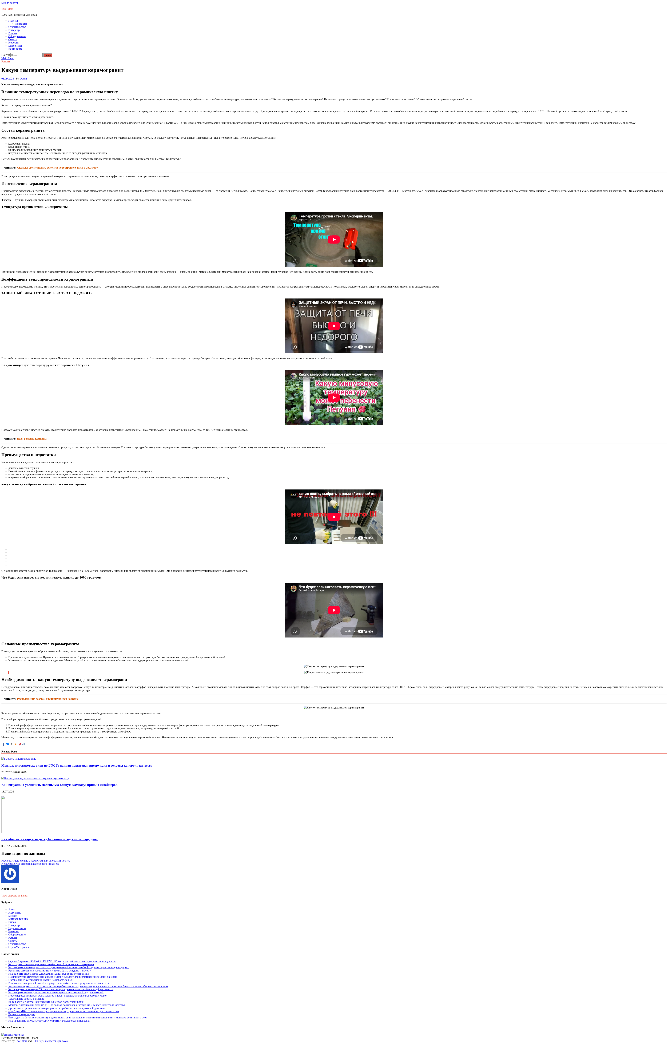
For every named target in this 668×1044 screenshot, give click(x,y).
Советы (12, 39)
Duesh (23, 78)
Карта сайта (15, 48)
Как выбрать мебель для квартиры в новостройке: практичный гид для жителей (56, 992)
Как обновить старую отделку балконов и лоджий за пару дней (49, 839)
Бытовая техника (18, 918)
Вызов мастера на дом (21, 1014)
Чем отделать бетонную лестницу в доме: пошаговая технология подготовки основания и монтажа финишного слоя (77, 1017)
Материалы (15, 45)
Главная (13, 20)
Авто (11, 909)
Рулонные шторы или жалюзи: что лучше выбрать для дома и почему (49, 970)
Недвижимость (17, 928)
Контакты (21, 23)
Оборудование (17, 36)
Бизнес (12, 915)
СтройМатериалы (18, 947)
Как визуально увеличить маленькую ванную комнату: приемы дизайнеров (59, 785)
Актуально (14, 912)
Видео (12, 922)
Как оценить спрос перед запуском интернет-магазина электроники (48, 973)
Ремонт (12, 33)
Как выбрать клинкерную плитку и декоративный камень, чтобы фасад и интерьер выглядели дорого (68, 967)
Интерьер (14, 30)
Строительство (17, 26)
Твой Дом (7, 8)
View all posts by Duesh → (16, 895)
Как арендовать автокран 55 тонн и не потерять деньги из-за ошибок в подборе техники (60, 989)
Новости (13, 42)
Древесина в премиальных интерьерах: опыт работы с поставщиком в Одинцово (56, 1008)
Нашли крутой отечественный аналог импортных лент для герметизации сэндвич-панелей (62, 976)
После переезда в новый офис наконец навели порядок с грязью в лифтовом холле (57, 995)
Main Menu (7, 58)
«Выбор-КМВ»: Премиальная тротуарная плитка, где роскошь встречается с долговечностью (63, 1011)
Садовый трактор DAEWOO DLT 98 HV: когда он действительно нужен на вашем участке (62, 961)
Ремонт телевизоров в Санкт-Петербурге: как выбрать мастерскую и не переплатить (58, 983)
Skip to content (9, 2)
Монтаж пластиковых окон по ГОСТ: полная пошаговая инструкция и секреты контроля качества (76, 765)
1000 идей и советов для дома (50, 1040)
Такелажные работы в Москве (26, 998)
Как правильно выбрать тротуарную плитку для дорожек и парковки (49, 1020)
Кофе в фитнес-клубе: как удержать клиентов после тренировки (46, 1001)
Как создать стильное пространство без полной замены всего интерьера (51, 964)
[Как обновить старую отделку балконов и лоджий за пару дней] (31, 832)
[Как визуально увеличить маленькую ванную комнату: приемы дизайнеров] (35, 778)
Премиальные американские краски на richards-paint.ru (40, 979)
